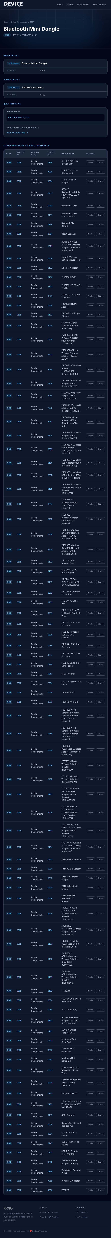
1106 (50, 959)
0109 (50, 571)
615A (50, 847)
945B (50, 779)
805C (50, 435)
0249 (50, 1143)
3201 (50, 296)
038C (50, 305)
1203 (50, 602)
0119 (50, 582)
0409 (50, 692)
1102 (50, 794)
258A (50, 683)
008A (50, 181)
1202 (50, 593)
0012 (50, 878)
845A (50, 812)
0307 (50, 1152)
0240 (50, 664)
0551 (50, 702)
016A (50, 224)
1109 (50, 977)
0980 (50, 1009)
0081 (50, 859)
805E (50, 475)
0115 (50, 1115)
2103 (50, 830)
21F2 (50, 1104)
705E (50, 408)
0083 (50, 206)
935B (50, 734)
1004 (50, 913)
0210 (50, 635)
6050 (50, 750)
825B (50, 519)
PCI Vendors (83, 4)
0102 (50, 991)
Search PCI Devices (49, 1212)
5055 (50, 325)
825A (50, 504)
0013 (50, 887)
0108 (50, 277)
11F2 (50, 1020)
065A (50, 898)
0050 (50, 339)
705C (50, 396)
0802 (50, 1050)
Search (70, 4)
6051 (50, 354)
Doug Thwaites (41, 1231)
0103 (50, 562)
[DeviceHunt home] (13, 4)
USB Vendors (99, 4)
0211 (50, 613)
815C (50, 463)
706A (50, 172)
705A (50, 383)
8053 (50, 449)
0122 (50, 268)
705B (50, 1181)
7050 (50, 370)
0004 (50, 234)
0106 (50, 1171)
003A (50, 1134)
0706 (50, 162)
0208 (50, 1162)
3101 (50, 286)
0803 (50, 1041)
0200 (50, 1082)
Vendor (90, 162)
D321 (50, 246)
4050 (50, 1190)
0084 (50, 869)
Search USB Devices (49, 1217)
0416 (50, 1124)
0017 (50, 193)
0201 (50, 1093)
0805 (50, 1059)
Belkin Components (19, 22)
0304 (50, 1000)
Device (100, 162)
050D (19, 162)
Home (60, 4)
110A (50, 930)
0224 (50, 624)
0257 (50, 674)
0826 (50, 258)
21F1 (50, 1031)
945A (50, 765)
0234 (50, 645)
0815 (50, 1070)
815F (50, 489)
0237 (50, 655)
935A (50, 715)
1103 (50, 944)
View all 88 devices (16, 132)
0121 (50, 315)
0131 (50, 215)
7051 (50, 422)
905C (50, 549)
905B (50, 534)
